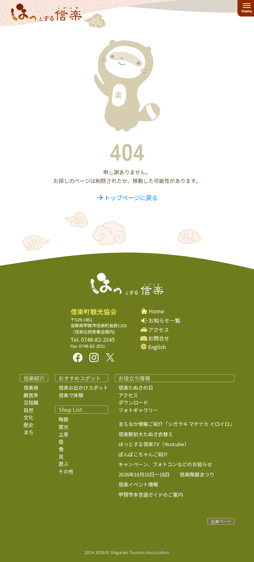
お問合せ (158, 338)
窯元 (63, 426)
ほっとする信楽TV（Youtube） (153, 443)
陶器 (63, 419)
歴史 (28, 424)
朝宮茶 (30, 395)
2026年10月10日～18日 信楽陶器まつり (166, 474)
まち (28, 432)
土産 (63, 434)
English (157, 346)
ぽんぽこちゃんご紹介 (143, 454)
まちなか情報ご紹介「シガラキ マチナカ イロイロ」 (176, 423)
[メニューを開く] (246, 8)
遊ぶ (63, 463)
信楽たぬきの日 (135, 387)
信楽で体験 (71, 395)
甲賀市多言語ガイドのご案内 (150, 494)
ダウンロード (133, 402)
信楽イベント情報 (138, 484)
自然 (28, 409)
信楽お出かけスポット (83, 387)
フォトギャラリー (138, 409)
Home (156, 311)
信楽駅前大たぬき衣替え (145, 434)
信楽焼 (30, 387)
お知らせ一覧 (164, 320)
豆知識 (30, 402)
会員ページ (221, 521)
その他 (66, 471)
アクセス (158, 329)
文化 (28, 417)
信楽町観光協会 (93, 311)
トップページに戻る (127, 197)
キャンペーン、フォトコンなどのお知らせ (165, 464)
